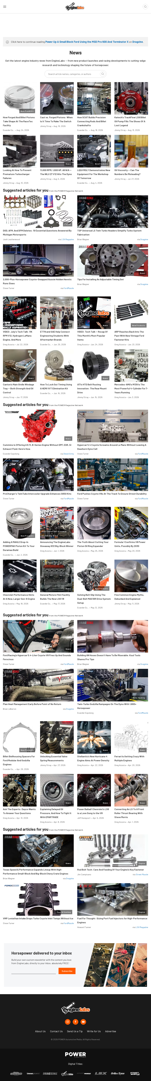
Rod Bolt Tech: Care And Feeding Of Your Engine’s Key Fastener (110, 869)
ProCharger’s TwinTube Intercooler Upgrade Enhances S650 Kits (37, 493)
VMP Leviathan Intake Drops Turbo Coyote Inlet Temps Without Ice (38, 918)
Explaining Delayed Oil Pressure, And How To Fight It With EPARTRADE (55, 813)
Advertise (110, 1031)
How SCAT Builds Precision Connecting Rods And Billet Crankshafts (91, 121)
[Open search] (145, 6)
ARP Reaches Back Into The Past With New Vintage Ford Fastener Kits (129, 335)
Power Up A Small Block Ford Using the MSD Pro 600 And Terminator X (86, 41)
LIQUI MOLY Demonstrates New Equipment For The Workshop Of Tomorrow (93, 174)
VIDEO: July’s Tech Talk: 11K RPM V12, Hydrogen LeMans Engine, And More (17, 335)
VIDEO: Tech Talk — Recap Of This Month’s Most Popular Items (92, 335)
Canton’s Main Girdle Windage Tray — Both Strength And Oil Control (18, 388)
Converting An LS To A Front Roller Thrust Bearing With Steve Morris (129, 813)
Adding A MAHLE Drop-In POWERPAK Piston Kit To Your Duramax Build (19, 546)
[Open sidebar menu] (4, 7)
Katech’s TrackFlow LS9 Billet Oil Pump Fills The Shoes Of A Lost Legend (130, 121)
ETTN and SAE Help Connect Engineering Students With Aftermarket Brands (55, 335)
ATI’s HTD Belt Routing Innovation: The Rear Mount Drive (92, 388)
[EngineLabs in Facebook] (75, 1022)
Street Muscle (142, 874)
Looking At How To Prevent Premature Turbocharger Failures (17, 174)
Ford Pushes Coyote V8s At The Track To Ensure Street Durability (112, 493)
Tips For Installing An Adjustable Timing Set (100, 279)
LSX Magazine (67, 239)
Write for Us (94, 1031)
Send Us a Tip (75, 1031)
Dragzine (137, 41)
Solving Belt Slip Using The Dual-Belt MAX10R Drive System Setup (94, 598)
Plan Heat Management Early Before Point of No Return (32, 704)
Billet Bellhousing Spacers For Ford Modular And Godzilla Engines (19, 760)
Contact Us (56, 1031)
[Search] (102, 74)
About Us (40, 1031)
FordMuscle (69, 288)
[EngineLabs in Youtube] (83, 1022)
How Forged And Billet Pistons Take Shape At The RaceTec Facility (19, 121)
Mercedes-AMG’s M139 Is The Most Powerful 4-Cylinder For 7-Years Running (131, 388)
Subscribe (67, 971)
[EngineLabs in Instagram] (67, 1022)
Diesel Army (69, 453)
